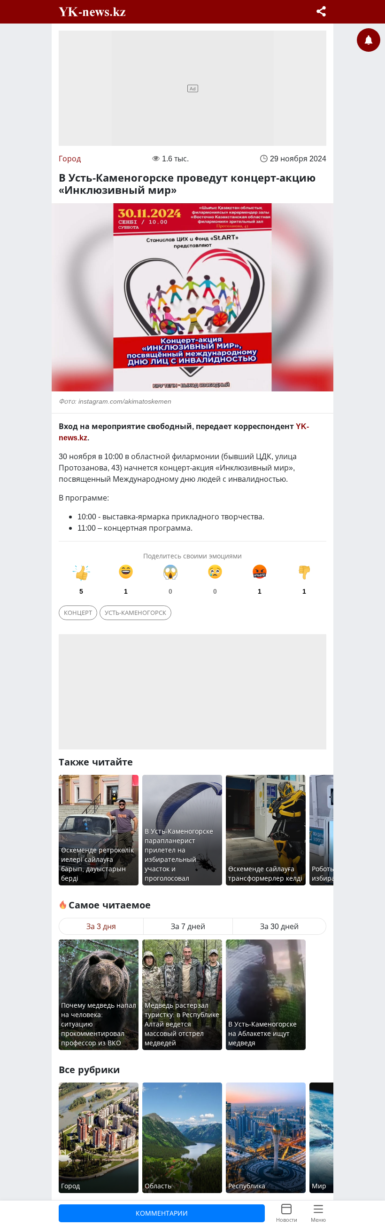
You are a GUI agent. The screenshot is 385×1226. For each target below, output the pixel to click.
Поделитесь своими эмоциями (192, 555)
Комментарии (162, 1213)
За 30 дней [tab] (279, 926)
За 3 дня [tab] (101, 926)
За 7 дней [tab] (188, 926)
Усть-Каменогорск (135, 612)
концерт (78, 612)
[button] (321, 12)
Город (70, 158)
